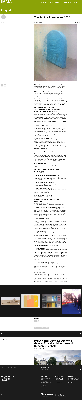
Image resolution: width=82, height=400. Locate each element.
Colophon (43, 384)
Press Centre (44, 381)
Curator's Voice (39, 327)
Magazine (7, 10)
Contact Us (43, 386)
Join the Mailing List (45, 367)
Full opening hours (59, 382)
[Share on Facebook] (2, 85)
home (41, 334)
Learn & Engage (67, 2)
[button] (2, 301)
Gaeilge (79, 1)
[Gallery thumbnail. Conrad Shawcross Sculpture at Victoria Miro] (10, 301)
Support (65, 1)
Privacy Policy (44, 396)
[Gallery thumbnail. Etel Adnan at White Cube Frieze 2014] (30, 301)
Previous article (2, 334)
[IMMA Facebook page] (2, 367)
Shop (62, 1)
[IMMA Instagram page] (5, 367)
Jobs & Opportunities (46, 382)
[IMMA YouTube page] (11, 367)
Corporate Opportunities (47, 394)
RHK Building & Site (45, 378)
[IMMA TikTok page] (15, 367)
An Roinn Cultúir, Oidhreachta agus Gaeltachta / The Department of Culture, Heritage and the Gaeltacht (64, 395)
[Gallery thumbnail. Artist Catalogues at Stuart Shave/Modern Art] (51, 301)
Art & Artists (56, 2)
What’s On (48, 2)
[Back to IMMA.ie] (9, 381)
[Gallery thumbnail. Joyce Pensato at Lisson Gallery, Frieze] (71, 301)
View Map (70, 382)
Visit (42, 2)
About (75, 2)
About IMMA (44, 376)
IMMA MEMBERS (70, 1)
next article (80, 334)
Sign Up (80, 369)
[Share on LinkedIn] (5, 85)
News (46, 327)
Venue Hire (76, 1)
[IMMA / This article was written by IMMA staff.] (3, 16)
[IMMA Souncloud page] (8, 367)
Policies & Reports (45, 379)
